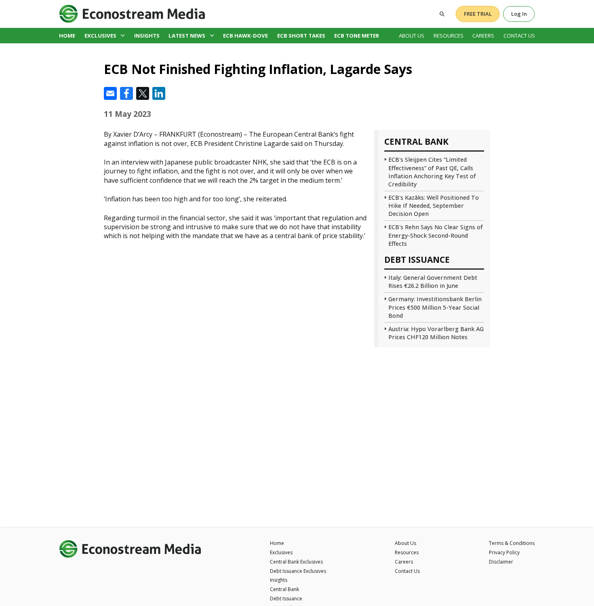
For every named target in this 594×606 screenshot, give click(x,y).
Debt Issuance (286, 598)
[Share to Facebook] (126, 93)
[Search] (442, 14)
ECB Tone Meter (356, 35)
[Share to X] (142, 93)
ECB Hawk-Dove (245, 35)
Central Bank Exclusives (296, 561)
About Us (411, 35)
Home (67, 35)
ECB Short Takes (301, 35)
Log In (519, 13)
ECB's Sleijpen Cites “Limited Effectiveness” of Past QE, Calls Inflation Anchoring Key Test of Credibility (432, 172)
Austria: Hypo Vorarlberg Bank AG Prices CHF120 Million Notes (436, 333)
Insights (147, 35)
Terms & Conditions (512, 543)
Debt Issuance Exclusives (298, 571)
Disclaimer (501, 561)
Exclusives (100, 35)
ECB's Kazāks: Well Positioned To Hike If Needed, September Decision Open (433, 205)
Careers (483, 35)
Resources (448, 35)
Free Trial (478, 13)
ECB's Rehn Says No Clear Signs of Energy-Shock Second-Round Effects (435, 235)
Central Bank (284, 589)
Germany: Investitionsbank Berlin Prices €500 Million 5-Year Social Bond (435, 307)
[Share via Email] (110, 93)
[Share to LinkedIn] (158, 93)
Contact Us (519, 35)
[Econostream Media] (132, 13)
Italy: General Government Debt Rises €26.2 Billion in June (432, 281)
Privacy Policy (504, 552)
